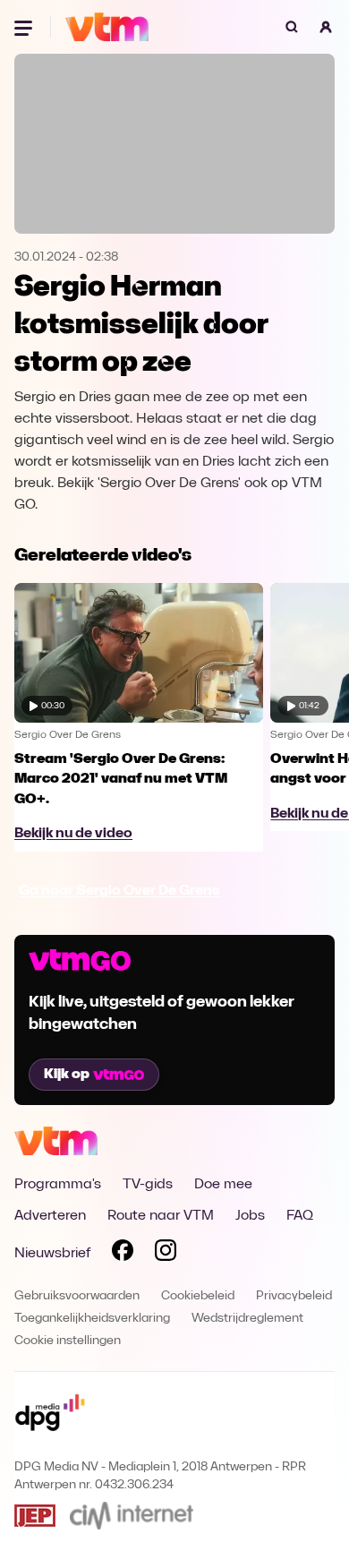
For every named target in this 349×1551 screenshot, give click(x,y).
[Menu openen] (25, 27)
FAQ (299, 1216)
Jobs (250, 1216)
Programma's (57, 1185)
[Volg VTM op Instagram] (165, 1253)
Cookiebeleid (197, 1296)
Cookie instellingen (67, 1341)
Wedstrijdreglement (247, 1318)
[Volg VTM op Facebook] (122, 1253)
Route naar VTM (160, 1216)
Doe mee (223, 1185)
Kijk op (66, 1074)
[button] (326, 27)
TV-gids (148, 1185)
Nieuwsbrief (52, 1254)
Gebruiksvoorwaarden (77, 1296)
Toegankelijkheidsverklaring (92, 1318)
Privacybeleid (294, 1296)
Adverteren (50, 1216)
